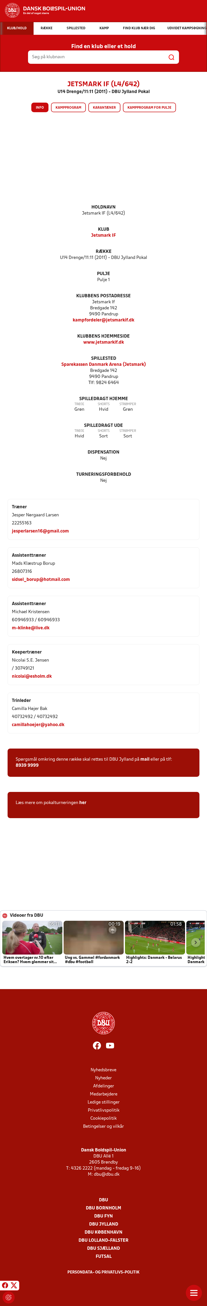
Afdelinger (103, 1086)
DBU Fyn (103, 1216)
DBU (103, 1200)
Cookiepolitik (103, 1118)
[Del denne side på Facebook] (5, 1286)
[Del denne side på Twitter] (14, 1286)
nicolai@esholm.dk (32, 676)
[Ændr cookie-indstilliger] (9, 1297)
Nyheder (103, 1078)
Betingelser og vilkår (103, 1126)
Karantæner (104, 107)
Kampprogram (68, 107)
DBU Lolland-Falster (103, 1240)
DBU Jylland (103, 1224)
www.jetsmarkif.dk (103, 342)
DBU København (103, 1232)
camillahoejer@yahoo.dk (38, 725)
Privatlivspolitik (103, 1110)
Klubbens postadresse (103, 296)
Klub (103, 229)
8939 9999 (27, 765)
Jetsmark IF (103, 235)
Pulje (103, 274)
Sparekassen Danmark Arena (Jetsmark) (103, 365)
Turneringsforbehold (103, 474)
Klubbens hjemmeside (103, 336)
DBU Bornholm (103, 1208)
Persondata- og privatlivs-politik (103, 1272)
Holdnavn (103, 207)
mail (144, 759)
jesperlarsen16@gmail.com (40, 531)
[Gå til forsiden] (42, 10)
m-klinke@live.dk (30, 628)
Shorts (104, 404)
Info (40, 107)
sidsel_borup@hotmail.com (41, 580)
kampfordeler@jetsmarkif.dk (103, 320)
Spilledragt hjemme (103, 399)
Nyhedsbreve (103, 1070)
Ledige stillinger (104, 1102)
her (82, 803)
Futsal (104, 1257)
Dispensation (103, 452)
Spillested (103, 359)
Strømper (127, 404)
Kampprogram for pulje (149, 107)
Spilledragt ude (103, 426)
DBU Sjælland (103, 1248)
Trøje (79, 404)
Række (104, 252)
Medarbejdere (103, 1094)
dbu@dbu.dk (106, 1174)
